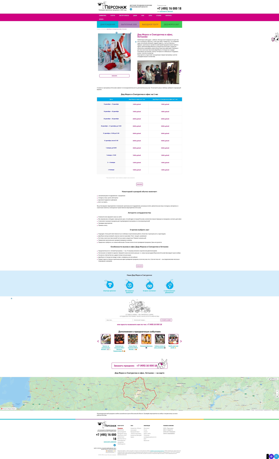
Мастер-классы (124, 15)
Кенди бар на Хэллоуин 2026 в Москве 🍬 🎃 (133, 347)
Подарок (120, 428)
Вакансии (146, 440)
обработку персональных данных (157, 450)
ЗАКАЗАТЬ (114, 75)
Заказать (139, 184)
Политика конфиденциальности (150, 436)
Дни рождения (122, 431)
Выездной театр (122, 433)
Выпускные (121, 430)
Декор (135, 15)
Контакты (169, 15)
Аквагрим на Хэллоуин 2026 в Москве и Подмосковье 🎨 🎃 (119, 348)
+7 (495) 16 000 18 (169, 8)
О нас (145, 430)
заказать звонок (110, 442)
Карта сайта (147, 433)
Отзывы (158, 15)
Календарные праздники (121, 441)
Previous (98, 341)
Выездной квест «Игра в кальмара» (136, 432)
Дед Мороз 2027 (122, 435)
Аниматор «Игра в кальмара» (136, 429)
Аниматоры (102, 15)
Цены (150, 15)
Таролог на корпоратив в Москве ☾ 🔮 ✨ (105, 347)
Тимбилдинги (121, 444)
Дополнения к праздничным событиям (139, 331)
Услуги (113, 15)
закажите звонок (166, 11)
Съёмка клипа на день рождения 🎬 (160, 346)
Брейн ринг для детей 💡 (173, 346)
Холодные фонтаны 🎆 (146, 346)
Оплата (101, 19)
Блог (142, 15)
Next (181, 341)
